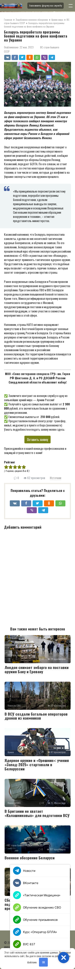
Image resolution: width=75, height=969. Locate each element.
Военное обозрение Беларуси (30, 857)
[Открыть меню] (70, 5)
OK (43, 962)
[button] (63, 957)
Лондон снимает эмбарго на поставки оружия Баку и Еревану (37, 669)
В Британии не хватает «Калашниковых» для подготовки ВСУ (37, 813)
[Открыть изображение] (12, 5)
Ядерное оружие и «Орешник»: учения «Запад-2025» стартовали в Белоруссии (37, 764)
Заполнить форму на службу (45, 5)
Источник (55, 477)
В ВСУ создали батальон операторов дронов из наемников (36, 716)
